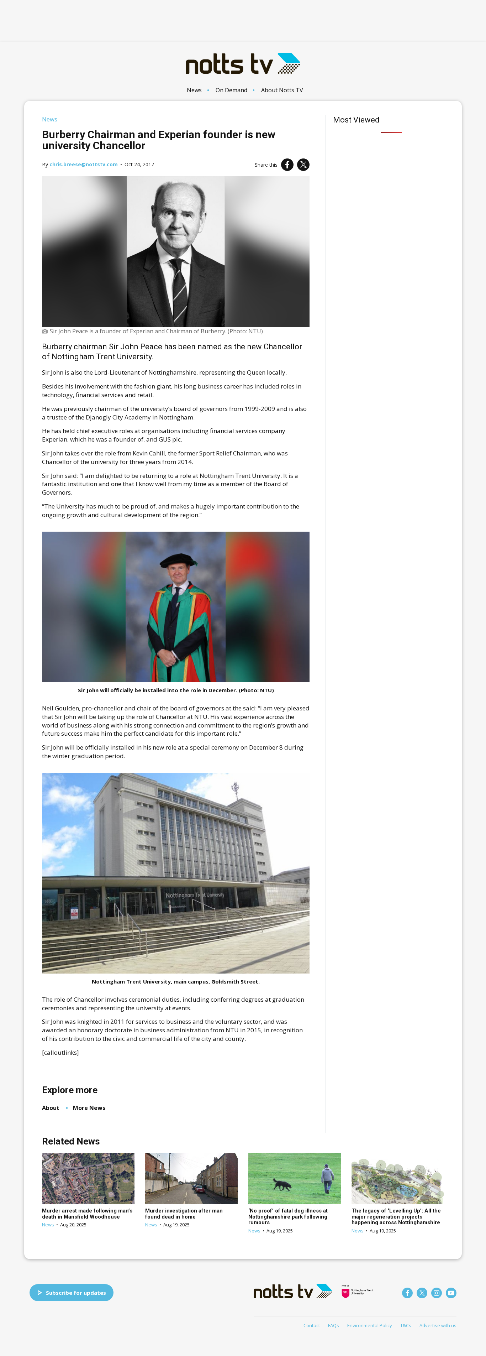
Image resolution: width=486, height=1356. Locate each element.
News (194, 90)
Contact (311, 1325)
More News (89, 1108)
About (50, 1108)
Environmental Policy (369, 1325)
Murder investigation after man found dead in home (184, 1214)
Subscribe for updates (76, 1292)
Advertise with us (437, 1325)
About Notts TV (282, 90)
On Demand (231, 90)
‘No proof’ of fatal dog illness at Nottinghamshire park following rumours (288, 1217)
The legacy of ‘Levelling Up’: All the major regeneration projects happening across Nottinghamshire (396, 1217)
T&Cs (405, 1325)
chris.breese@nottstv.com (83, 164)
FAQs (333, 1325)
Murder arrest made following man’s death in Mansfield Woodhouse (87, 1214)
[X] (303, 164)
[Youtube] (451, 1293)
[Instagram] (436, 1293)
